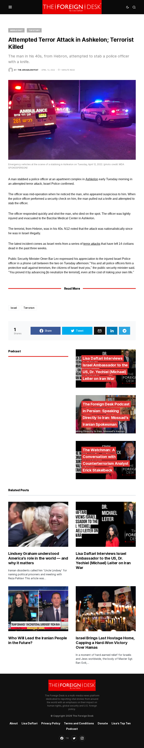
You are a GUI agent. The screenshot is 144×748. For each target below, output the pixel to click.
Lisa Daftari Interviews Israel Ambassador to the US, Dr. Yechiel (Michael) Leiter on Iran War (103, 560)
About (14, 723)
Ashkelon (92, 179)
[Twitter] (74, 738)
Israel (14, 307)
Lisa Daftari (30, 723)
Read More (72, 288)
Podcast (72, 728)
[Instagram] (82, 738)
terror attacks (91, 243)
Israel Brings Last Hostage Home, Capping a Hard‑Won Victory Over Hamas (105, 643)
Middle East (16, 30)
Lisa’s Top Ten (121, 723)
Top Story (34, 30)
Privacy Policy (50, 723)
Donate (103, 723)
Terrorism (28, 307)
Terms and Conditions (79, 723)
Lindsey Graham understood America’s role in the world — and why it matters (38, 558)
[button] (10, 7)
